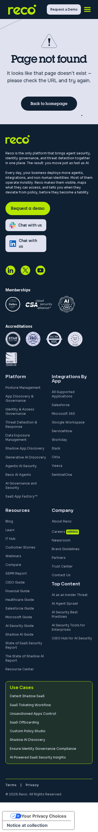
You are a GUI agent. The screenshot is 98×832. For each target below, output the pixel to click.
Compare (13, 565)
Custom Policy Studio (27, 731)
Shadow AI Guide (19, 634)
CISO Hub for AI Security (72, 638)
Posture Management (23, 387)
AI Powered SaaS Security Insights (38, 757)
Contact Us (61, 575)
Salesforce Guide (19, 608)
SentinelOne (62, 475)
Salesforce (61, 405)
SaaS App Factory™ (21, 496)
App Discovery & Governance (19, 398)
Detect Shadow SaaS (27, 696)
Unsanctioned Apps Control (33, 714)
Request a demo (28, 208)
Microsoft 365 (63, 414)
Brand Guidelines (65, 549)
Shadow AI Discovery (27, 740)
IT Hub (10, 539)
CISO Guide (15, 582)
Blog (9, 521)
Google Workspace (68, 422)
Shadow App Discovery (24, 448)
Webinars (13, 556)
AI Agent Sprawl (65, 603)
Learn (9, 530)
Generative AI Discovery (25, 457)
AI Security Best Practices (65, 614)
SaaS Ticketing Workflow (30, 705)
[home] (26, 10)
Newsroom (61, 540)
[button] (87, 9)
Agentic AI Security (21, 466)
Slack (56, 448)
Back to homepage (49, 103)
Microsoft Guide (18, 617)
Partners (59, 558)
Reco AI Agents (18, 475)
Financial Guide (17, 591)
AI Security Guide (19, 626)
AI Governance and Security (21, 485)
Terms (10, 785)
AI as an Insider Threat (70, 595)
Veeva (57, 466)
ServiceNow (62, 431)
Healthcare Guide (19, 600)
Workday (59, 440)
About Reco (62, 521)
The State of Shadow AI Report (24, 658)
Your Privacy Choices (43, 816)
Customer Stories (20, 547)
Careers (58, 532)
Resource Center (19, 669)
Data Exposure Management (17, 437)
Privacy (32, 785)
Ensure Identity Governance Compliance (43, 749)
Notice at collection (27, 825)
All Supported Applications (63, 394)
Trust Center (62, 566)
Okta (56, 457)
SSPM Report (16, 573)
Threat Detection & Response (21, 424)
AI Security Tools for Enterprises (68, 627)
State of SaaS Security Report (23, 645)
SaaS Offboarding (24, 722)
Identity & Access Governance (19, 411)
